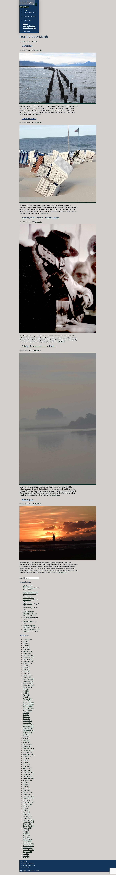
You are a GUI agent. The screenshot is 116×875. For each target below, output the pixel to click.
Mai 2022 (26, 739)
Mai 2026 (26, 645)
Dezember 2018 (28, 820)
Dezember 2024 (28, 679)
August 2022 (27, 733)
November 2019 (28, 798)
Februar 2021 (27, 768)
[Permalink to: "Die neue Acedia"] (57, 202)
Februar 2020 (27, 792)
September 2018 (28, 826)
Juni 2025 (26, 667)
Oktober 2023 (27, 707)
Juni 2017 (26, 856)
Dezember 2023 (28, 703)
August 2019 (27, 804)
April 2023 (26, 717)
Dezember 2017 (28, 844)
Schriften (26, 867)
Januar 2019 (27, 818)
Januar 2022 (27, 747)
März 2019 (26, 814)
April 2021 (26, 764)
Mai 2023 (26, 715)
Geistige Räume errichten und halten (39, 346)
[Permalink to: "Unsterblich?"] (57, 103)
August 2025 (27, 663)
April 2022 (26, 741)
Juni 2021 (26, 760)
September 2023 (28, 709)
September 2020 (28, 778)
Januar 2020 (27, 794)
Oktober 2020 (27, 776)
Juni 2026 (26, 643)
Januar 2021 (27, 770)
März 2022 (26, 743)
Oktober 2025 (27, 659)
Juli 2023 (26, 713)
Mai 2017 (26, 858)
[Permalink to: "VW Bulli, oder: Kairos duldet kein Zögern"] (57, 332)
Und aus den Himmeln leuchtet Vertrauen (30, 593)
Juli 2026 (26, 641)
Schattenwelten (28, 618)
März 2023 (26, 719)
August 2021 (27, 757)
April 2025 (26, 671)
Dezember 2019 (28, 796)
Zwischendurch (28, 622)
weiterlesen (37, 114)
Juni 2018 (26, 832)
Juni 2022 (26, 737)
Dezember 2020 (28, 772)
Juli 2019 (26, 806)
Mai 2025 (26, 669)
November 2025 (28, 657)
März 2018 (26, 838)
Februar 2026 (27, 651)
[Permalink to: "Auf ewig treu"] (57, 559)
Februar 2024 (27, 699)
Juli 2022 (26, 735)
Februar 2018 (27, 840)
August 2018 (27, 828)
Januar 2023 (27, 723)
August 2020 (27, 780)
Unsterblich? (27, 45)
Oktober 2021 (27, 753)
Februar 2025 (27, 675)
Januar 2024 (27, 701)
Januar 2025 (27, 677)
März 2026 (26, 649)
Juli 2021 (26, 759)
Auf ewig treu (28, 499)
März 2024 (26, 697)
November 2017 (28, 846)
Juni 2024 (26, 691)
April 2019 (26, 812)
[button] (28, 5)
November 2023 (28, 705)
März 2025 (26, 673)
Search (21, 578)
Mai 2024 (26, 693)
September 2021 (28, 755)
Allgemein (38, 50)
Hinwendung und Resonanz (29, 627)
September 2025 (28, 661)
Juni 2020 (26, 784)
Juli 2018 (26, 830)
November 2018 (28, 822)
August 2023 (27, 711)
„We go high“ (27, 604)
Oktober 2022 (27, 729)
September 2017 (28, 850)
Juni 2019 (26, 808)
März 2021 (26, 766)
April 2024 (26, 695)
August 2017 (27, 852)
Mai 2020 (26, 786)
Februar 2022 (27, 745)
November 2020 (28, 774)
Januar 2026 (27, 653)
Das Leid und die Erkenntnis (28, 599)
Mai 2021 (26, 762)
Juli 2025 (26, 665)
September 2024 (28, 685)
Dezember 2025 (28, 655)
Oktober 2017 (27, 848)
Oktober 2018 (27, 824)
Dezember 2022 (28, 725)
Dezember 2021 (28, 749)
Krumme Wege (28, 608)
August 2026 (27, 639)
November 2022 (28, 727)
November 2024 (28, 681)
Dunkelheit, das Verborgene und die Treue (30, 614)
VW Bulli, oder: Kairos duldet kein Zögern (40, 217)
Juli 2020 (26, 782)
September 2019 (28, 802)
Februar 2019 (27, 816)
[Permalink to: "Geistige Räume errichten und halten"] (57, 484)
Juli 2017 (26, 854)
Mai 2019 (26, 810)
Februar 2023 (27, 721)
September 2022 (28, 731)
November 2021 (28, 751)
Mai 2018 (26, 834)
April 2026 (26, 647)
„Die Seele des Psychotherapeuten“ (30, 587)
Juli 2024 (26, 689)
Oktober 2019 (27, 800)
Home (25, 861)
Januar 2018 (27, 842)
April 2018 (26, 836)
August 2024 (27, 687)
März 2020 (26, 790)
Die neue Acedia (29, 118)
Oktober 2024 (27, 683)
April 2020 (26, 788)
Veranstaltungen (29, 865)
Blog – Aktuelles (28, 863)
